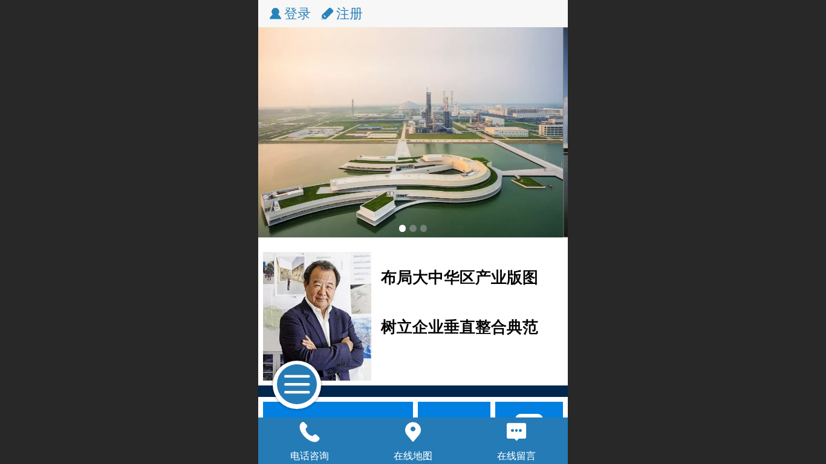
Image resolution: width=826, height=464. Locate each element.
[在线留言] (516, 431)
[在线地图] (413, 431)
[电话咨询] (310, 431)
